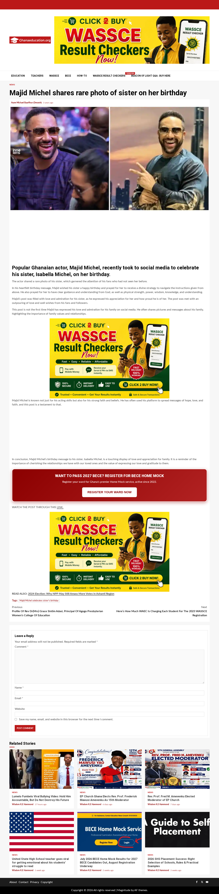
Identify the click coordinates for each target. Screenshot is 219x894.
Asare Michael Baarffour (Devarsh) (26, 103)
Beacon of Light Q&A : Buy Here (150, 75)
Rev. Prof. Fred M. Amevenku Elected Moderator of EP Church (177, 769)
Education (18, 75)
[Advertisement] (109, 237)
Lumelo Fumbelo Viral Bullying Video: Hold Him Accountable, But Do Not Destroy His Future (41, 769)
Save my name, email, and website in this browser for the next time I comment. (66, 719)
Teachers (37, 75)
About (13, 882)
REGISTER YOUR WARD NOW (109, 492)
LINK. (60, 507)
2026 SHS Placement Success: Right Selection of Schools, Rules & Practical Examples (177, 831)
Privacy (34, 882)
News (12, 85)
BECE (68, 75)
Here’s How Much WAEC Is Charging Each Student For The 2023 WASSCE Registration (161, 611)
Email (19, 698)
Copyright (47, 882)
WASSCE (54, 75)
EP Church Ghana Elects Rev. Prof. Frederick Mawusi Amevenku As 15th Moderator (109, 769)
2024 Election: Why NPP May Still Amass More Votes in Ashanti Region (71, 593)
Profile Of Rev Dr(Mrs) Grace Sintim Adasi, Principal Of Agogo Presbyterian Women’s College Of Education (57, 611)
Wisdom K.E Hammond (23, 804)
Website (20, 709)
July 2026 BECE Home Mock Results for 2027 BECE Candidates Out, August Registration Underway (109, 831)
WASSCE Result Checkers (109, 75)
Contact (23, 882)
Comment (21, 646)
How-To (82, 75)
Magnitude (123, 890)
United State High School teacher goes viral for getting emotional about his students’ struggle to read (41, 831)
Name (19, 687)
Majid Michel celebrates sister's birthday (39, 601)
